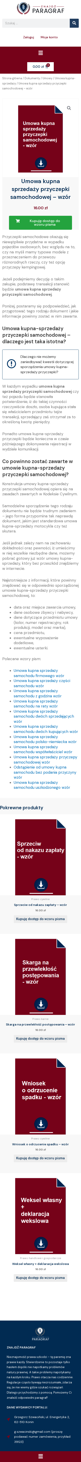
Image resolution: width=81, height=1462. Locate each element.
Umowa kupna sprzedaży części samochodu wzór (42, 683)
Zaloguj (28, 37)
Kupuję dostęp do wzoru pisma (40, 919)
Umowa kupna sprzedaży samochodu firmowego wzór (39, 673)
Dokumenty (32, 78)
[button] (40, 53)
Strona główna (12, 78)
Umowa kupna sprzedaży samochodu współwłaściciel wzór (43, 749)
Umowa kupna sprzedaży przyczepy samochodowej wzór (45, 760)
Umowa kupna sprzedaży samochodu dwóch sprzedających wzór (44, 716)
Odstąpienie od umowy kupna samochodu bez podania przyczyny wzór (45, 772)
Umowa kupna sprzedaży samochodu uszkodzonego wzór (42, 785)
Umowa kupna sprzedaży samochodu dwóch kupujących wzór (46, 729)
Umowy (47, 78)
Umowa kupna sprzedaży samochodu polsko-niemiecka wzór (45, 739)
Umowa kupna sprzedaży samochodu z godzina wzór (38, 693)
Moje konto (49, 37)
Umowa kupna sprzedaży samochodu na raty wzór (36, 704)
